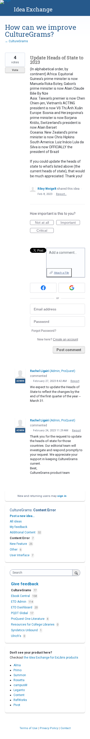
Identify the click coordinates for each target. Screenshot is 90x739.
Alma (17, 665)
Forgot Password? (44, 331)
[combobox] (42, 572)
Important (70, 223)
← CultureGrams (16, 41)
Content (19, 695)
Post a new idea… (22, 516)
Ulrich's (16, 636)
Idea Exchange (33, 9)
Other (14, 549)
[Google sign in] (71, 288)
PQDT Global (20, 613)
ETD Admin (19, 601)
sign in (61, 496)
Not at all (44, 223)
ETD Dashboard (22, 607)
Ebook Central (21, 596)
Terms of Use (29, 728)
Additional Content (23, 532)
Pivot (17, 705)
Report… (61, 194)
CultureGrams (21, 510)
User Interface (20, 555)
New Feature (18, 544)
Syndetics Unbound (24, 630)
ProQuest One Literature (28, 619)
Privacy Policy (49, 728)
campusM (20, 685)
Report (74, 381)
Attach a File (61, 272)
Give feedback (24, 584)
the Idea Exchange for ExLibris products (51, 657)
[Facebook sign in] (43, 288)
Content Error (44, 510)
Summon (20, 675)
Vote (15, 70)
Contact (65, 728)
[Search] (76, 572)
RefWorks (20, 700)
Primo (18, 670)
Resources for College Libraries (33, 624)
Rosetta (19, 680)
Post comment (68, 350)
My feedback (18, 527)
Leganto (19, 690)
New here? (57, 339)
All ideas (16, 521)
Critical (45, 230)
